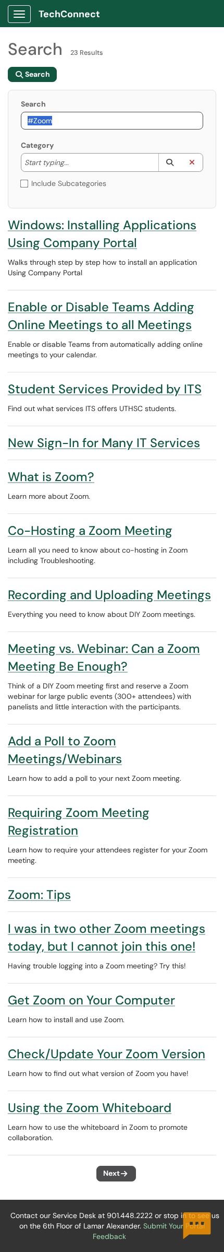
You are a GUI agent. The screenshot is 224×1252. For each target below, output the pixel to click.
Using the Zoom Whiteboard (89, 1107)
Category (37, 145)
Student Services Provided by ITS (105, 389)
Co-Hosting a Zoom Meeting (90, 530)
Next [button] (111, 1173)
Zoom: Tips (39, 894)
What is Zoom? (51, 477)
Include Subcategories (68, 183)
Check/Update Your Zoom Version (106, 1054)
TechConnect (69, 14)
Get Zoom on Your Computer (91, 1000)
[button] (169, 162)
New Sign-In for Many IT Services (104, 443)
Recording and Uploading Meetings (109, 595)
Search (33, 104)
